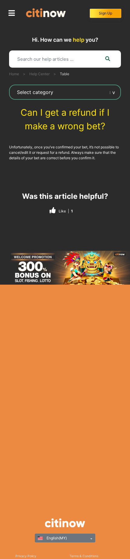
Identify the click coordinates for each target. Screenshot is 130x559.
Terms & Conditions (84, 556)
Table (64, 74)
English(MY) (56, 538)
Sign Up (105, 13)
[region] (65, 268)
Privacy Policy (25, 556)
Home (14, 74)
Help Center (39, 74)
